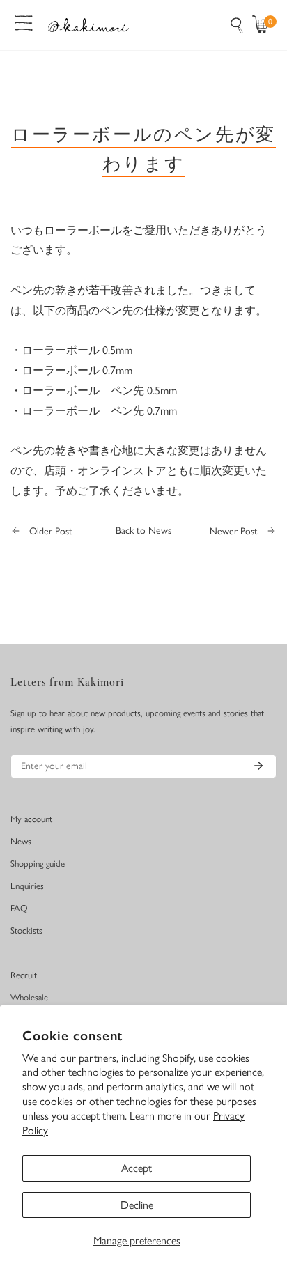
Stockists (26, 930)
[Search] (237, 25)
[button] (263, 25)
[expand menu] (23, 21)
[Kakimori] (88, 24)
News (20, 841)
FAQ (19, 908)
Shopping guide (37, 863)
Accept (136, 1168)
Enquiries (27, 886)
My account (31, 819)
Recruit (23, 975)
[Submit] (258, 766)
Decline (137, 1205)
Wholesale (29, 997)
